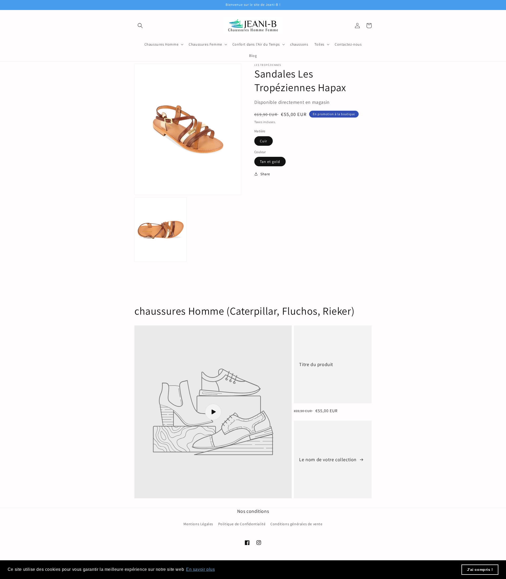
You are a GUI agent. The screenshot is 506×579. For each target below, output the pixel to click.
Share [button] (265, 174)
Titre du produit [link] (316, 364)
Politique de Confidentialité (242, 524)
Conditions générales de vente (296, 524)
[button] (140, 25)
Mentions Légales (198, 524)
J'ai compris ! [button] (480, 569)
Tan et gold (270, 161)
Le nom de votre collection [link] (328, 459)
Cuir (263, 140)
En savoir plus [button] (200, 569)
